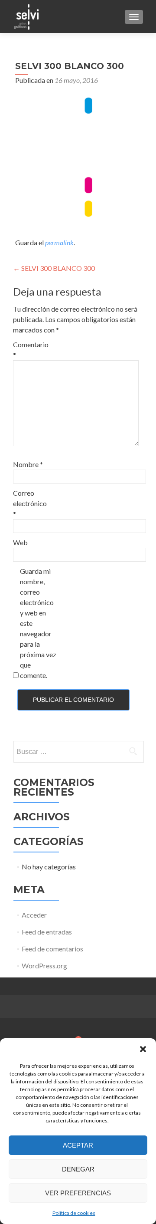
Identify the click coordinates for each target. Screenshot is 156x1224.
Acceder (34, 915)
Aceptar (78, 1145)
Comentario (31, 349)
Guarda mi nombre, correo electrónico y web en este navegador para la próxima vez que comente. (38, 623)
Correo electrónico (30, 503)
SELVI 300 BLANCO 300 (54, 268)
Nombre (28, 464)
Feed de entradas (47, 932)
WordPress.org (44, 965)
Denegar (78, 1169)
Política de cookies (73, 1213)
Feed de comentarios (52, 948)
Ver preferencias (78, 1193)
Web (20, 542)
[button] (143, 1049)
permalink (59, 242)
